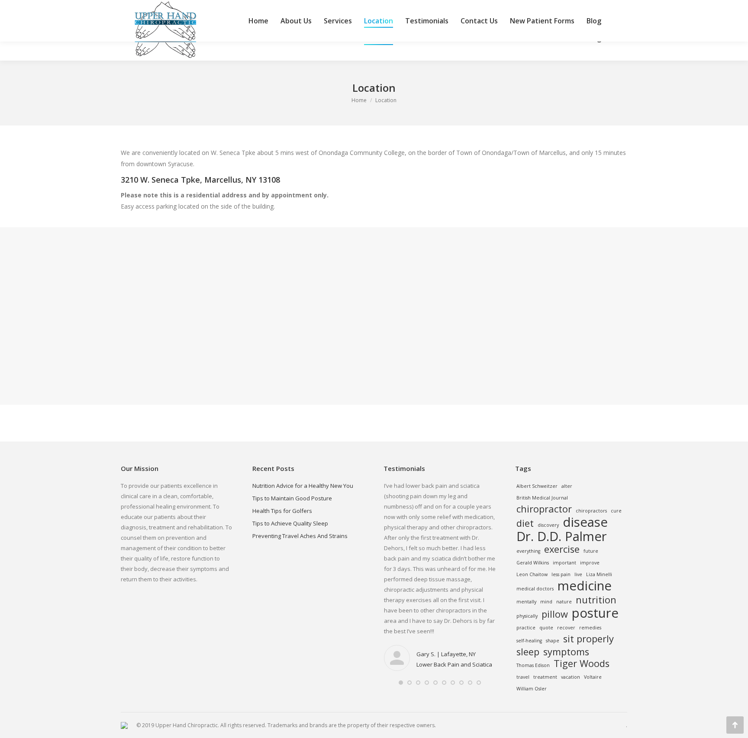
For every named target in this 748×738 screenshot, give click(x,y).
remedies (590, 628)
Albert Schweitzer (537, 486)
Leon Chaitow (532, 574)
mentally (526, 602)
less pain (561, 574)
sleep (527, 652)
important (564, 563)
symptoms (566, 652)
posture (595, 613)
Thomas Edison (533, 665)
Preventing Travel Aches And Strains (300, 536)
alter (566, 486)
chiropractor (544, 509)
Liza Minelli (599, 574)
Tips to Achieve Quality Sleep (290, 523)
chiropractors (591, 511)
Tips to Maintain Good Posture (292, 498)
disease (585, 522)
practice (525, 628)
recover (566, 628)
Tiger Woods (581, 663)
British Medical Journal (542, 498)
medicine (585, 585)
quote (546, 628)
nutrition (596, 600)
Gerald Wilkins (532, 563)
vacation (570, 677)
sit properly (588, 639)
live (578, 574)
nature (564, 602)
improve (590, 563)
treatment (545, 677)
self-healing (529, 641)
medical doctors (535, 589)
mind (546, 602)
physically (527, 616)
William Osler (531, 689)
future (591, 551)
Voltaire (593, 677)
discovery (548, 525)
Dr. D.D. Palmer (561, 536)
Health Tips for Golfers (282, 511)
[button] (401, 682)
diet (525, 523)
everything (528, 551)
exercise (562, 549)
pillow (555, 614)
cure (616, 511)
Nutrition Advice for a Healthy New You (302, 486)
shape (552, 641)
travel (522, 677)
